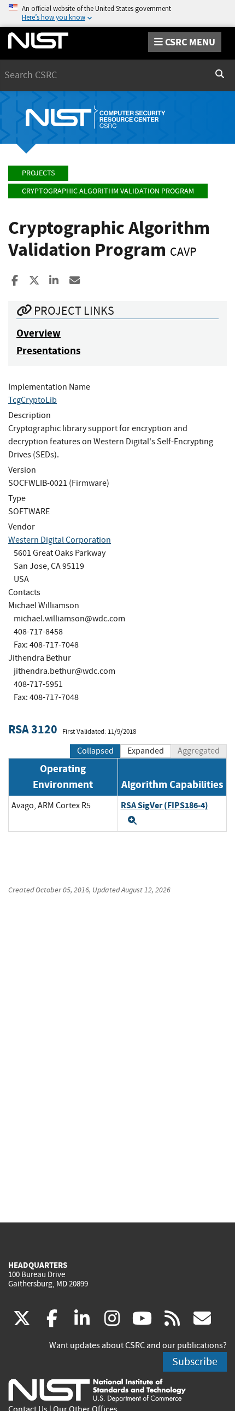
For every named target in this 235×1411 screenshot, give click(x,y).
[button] (132, 820)
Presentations (48, 350)
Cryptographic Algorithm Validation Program (108, 191)
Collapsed (95, 750)
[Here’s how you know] (117, 13)
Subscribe (195, 1361)
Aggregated (199, 750)
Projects (38, 173)
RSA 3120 (32, 729)
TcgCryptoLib (32, 400)
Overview (38, 333)
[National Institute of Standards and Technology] (97, 1389)
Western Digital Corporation (59, 539)
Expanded (145, 750)
